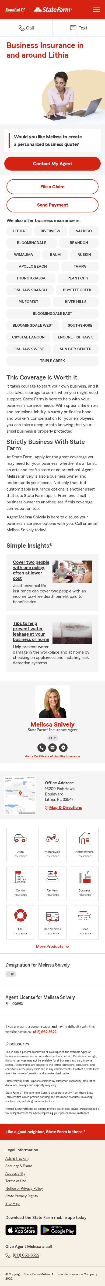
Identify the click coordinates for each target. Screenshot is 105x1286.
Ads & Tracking (17, 1158)
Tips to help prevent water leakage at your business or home (31, 631)
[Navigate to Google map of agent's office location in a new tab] (63, 747)
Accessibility (15, 1174)
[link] (53, 9)
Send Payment (52, 204)
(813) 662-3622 (44, 1032)
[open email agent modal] (52, 748)
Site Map (12, 1204)
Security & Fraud (18, 1166)
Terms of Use (15, 1181)
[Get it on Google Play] (58, 1230)
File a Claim (52, 186)
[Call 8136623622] (41, 747)
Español (12, 10)
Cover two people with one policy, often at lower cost (31, 570)
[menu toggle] (96, 9)
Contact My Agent (52, 163)
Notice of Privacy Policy (24, 1189)
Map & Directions (65, 807)
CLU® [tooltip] (52, 738)
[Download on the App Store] (21, 1230)
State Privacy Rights (21, 1196)
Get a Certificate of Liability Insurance (52, 756)
